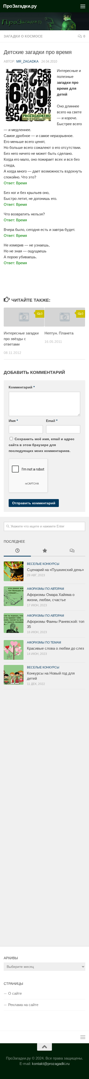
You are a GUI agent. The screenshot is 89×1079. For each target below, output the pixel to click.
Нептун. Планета (58, 333)
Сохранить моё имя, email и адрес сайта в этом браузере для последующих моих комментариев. (41, 445)
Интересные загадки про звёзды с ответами (21, 338)
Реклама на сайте (23, 1005)
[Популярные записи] (44, 551)
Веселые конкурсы (43, 564)
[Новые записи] (17, 551)
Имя (13, 421)
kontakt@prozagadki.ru (50, 1064)
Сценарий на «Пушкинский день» (55, 570)
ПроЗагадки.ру (20, 6)
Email (51, 421)
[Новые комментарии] (71, 551)
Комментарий (22, 387)
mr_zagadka (27, 61)
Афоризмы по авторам (45, 589)
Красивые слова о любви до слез (55, 648)
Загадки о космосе (23, 36)
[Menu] (83, 6)
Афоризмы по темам (44, 642)
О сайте (15, 993)
